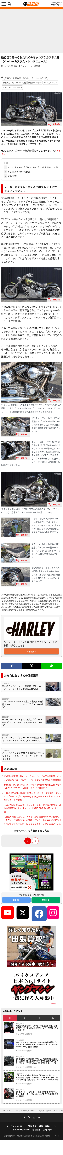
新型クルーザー (35, 82)
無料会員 (45, 900)
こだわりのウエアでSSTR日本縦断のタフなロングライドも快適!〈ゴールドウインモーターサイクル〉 (23, 756)
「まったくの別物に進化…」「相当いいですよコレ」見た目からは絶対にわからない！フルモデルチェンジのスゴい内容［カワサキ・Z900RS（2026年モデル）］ (37, 1077)
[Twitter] (31, 666)
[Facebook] (11, 666)
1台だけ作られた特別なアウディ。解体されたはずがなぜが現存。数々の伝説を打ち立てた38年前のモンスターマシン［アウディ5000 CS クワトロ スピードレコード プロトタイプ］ (37, 1061)
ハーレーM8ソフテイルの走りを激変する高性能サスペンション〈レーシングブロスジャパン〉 (23, 704)
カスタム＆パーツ (39, 77)
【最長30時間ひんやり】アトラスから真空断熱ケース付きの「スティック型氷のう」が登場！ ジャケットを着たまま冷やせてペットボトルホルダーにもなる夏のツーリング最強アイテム (32, 820)
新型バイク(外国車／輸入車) (17, 77)
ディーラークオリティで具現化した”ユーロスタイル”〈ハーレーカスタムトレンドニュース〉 (23, 722)
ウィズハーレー (50, 82)
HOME (8, 1110)
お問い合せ (48, 1129)
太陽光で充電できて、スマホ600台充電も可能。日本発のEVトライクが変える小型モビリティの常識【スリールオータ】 (37, 1028)
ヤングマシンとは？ (15, 1126)
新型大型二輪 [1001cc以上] (14, 82)
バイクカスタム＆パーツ (25, 1110)
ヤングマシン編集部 (24, 1034)
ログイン (16, 900)
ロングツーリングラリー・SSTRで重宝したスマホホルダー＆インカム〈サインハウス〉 (23, 739)
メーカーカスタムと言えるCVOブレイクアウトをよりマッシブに (32, 167)
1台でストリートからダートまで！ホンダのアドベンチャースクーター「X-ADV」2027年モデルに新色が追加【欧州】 (37, 1094)
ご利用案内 (31, 1126)
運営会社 (36, 1129)
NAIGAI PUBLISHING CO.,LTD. (29, 1135)
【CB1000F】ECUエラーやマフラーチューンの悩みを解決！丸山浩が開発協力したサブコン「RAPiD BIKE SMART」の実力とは (32, 808)
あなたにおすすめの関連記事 (18, 171)
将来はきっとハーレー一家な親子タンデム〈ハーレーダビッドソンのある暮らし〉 (21, 687)
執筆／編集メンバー (47, 1126)
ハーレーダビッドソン (12, 87)
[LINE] (51, 666)
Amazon (31, 651)
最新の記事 (11, 176)
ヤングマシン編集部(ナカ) (26, 1067)
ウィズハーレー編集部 (30, 66)
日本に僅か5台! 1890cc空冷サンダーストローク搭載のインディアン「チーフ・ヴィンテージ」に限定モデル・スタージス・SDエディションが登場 (33, 796)
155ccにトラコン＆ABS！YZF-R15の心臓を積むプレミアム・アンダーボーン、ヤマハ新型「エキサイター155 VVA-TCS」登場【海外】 (37, 1044)
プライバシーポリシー (20, 1129)
